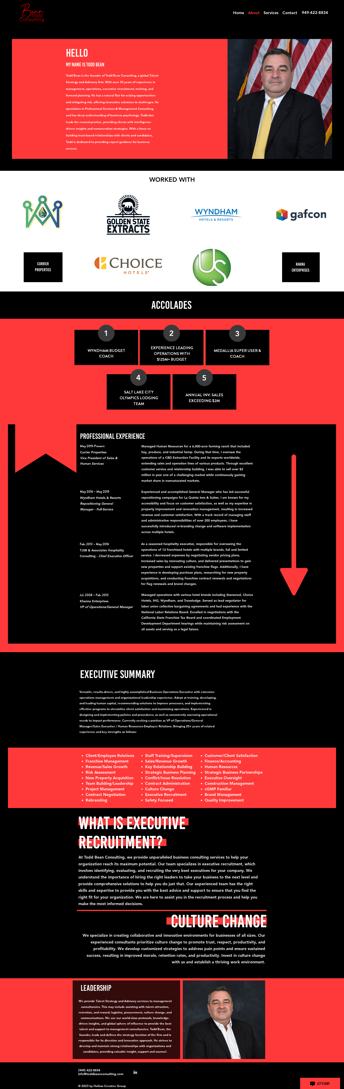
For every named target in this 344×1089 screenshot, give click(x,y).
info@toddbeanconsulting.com (100, 1074)
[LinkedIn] (135, 1072)
